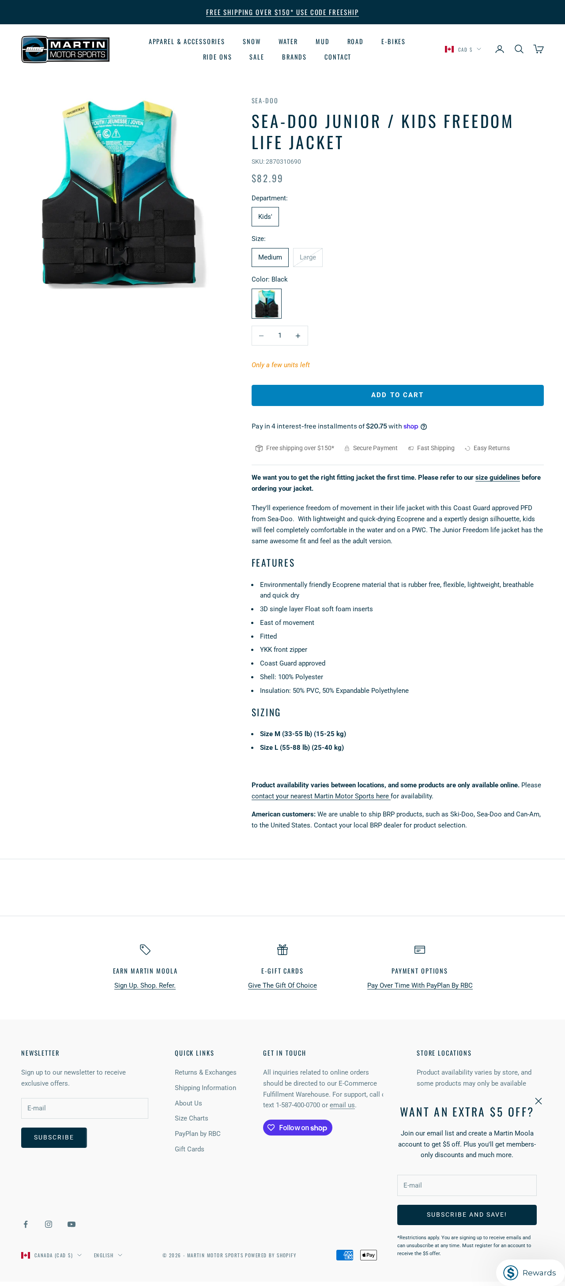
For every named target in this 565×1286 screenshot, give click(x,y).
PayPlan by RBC (198, 1134)
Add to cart (397, 395)
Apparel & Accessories (187, 41)
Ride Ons (217, 56)
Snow (252, 41)
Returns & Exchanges (206, 1072)
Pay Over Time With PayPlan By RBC (420, 985)
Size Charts (191, 1118)
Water (288, 41)
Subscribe (54, 1137)
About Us (188, 1103)
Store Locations (444, 1052)
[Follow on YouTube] (71, 1224)
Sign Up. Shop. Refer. (145, 985)
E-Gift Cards (282, 970)
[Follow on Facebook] (25, 1224)
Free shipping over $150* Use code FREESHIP (282, 12)
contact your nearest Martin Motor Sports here (321, 796)
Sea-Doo (265, 100)
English (103, 1255)
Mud (323, 41)
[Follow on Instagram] (48, 1224)
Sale (256, 56)
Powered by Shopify (270, 1255)
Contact (337, 56)
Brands (294, 56)
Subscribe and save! (467, 1214)
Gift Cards (189, 1149)
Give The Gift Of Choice (282, 985)
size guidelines (497, 477)
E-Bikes (393, 41)
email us (342, 1105)
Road (355, 41)
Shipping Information (205, 1088)
